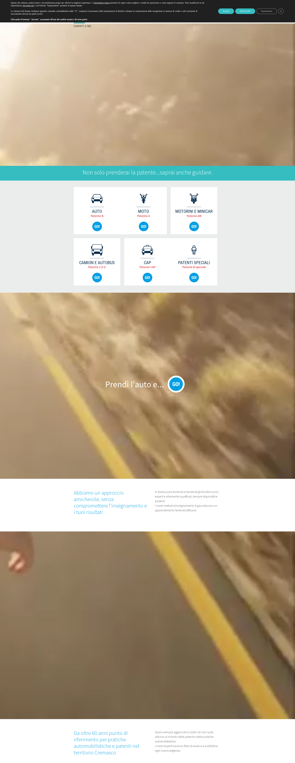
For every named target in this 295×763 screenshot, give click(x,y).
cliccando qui (28, 5)
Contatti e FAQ (82, 26)
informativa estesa (101, 3)
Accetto (226, 11)
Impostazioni (266, 11)
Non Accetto (245, 11)
